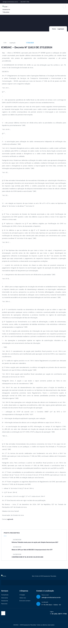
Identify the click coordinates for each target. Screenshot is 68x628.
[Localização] (38, 604)
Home (54, 29)
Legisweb (10, 519)
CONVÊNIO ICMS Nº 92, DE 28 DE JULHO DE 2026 (27, 557)
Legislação (60, 29)
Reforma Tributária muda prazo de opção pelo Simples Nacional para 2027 (35, 542)
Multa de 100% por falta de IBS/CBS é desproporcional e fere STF (32, 549)
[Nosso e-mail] (38, 597)
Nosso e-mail (45, 595)
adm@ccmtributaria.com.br (51, 597)
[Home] (3, 576)
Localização (45, 602)
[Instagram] (3, 613)
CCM (4, 43)
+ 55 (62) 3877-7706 (58, 614)
